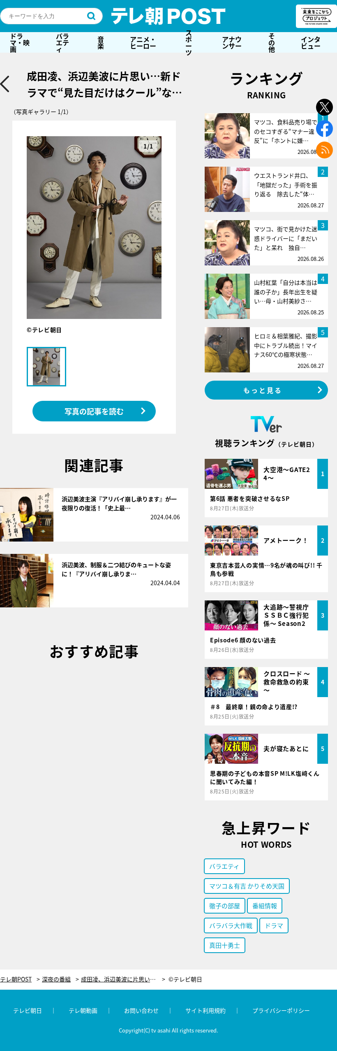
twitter (324, 107)
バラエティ (62, 42)
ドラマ (274, 925)
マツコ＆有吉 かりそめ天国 (246, 885)
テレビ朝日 (27, 1010)
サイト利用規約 (205, 1010)
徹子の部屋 (224, 905)
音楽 (100, 42)
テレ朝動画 (83, 1010)
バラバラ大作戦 (230, 925)
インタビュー (311, 42)
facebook (324, 128)
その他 (271, 42)
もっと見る (263, 390)
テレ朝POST (168, 16)
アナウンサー (232, 42)
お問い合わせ (141, 1010)
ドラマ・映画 (20, 42)
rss (324, 150)
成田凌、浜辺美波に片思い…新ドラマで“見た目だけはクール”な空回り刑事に (123, 979)
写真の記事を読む (94, 411)
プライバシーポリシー (281, 1010)
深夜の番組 (56, 979)
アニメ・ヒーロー (143, 42)
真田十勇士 (224, 945)
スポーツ (188, 42)
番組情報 (264, 905)
